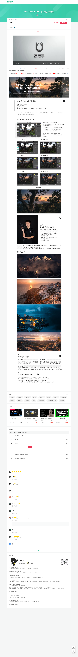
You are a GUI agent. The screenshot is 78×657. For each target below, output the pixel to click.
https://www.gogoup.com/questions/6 (31, 606)
